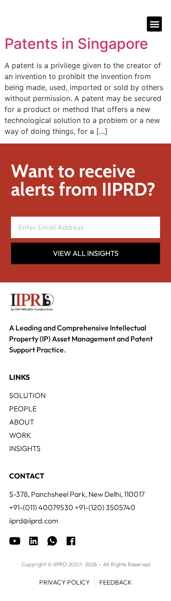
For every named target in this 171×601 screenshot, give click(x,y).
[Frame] (52, 541)
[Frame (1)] (33, 541)
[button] (154, 24)
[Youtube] (15, 541)
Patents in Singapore (76, 44)
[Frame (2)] (71, 541)
